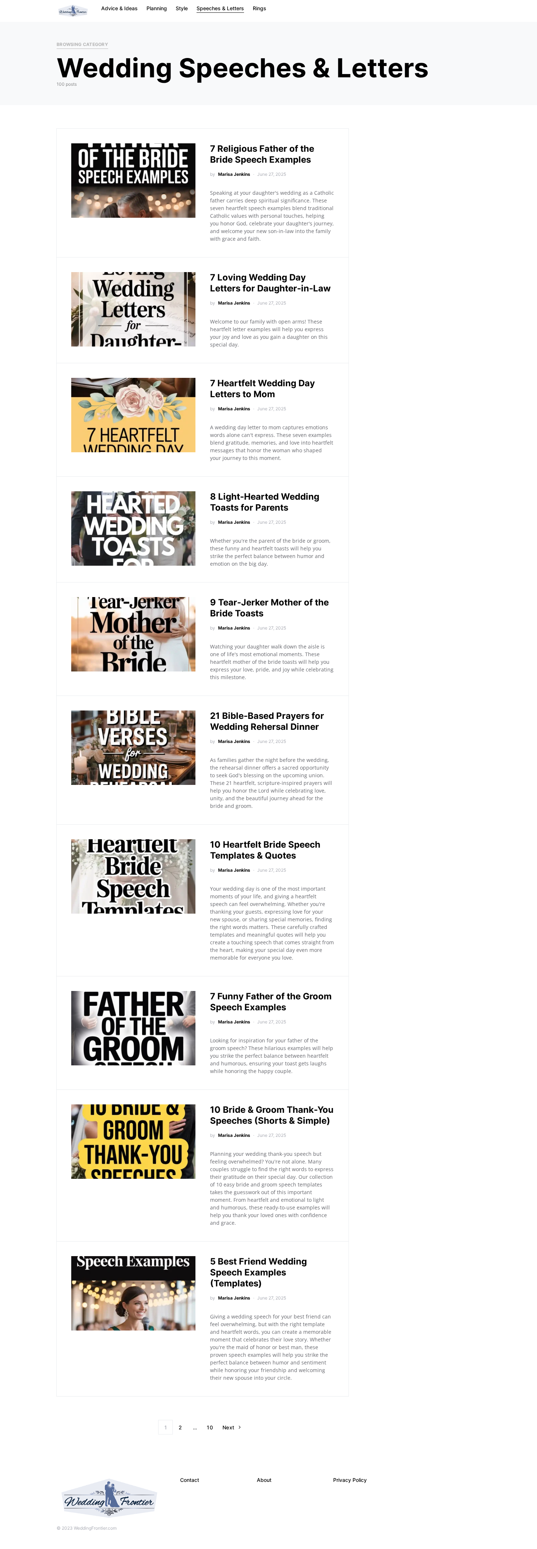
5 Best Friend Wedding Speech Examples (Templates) (258, 1272)
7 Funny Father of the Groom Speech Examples (271, 1001)
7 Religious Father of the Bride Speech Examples (262, 154)
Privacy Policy (350, 1480)
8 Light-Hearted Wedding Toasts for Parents (264, 502)
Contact (189, 1480)
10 (210, 1427)
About (264, 1480)
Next (228, 1427)
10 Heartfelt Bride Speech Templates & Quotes (265, 850)
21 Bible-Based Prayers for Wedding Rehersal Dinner (267, 721)
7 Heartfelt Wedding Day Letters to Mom (262, 388)
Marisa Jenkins (234, 174)
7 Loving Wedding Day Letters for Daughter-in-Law (270, 283)
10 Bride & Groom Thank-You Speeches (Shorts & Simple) (272, 1115)
